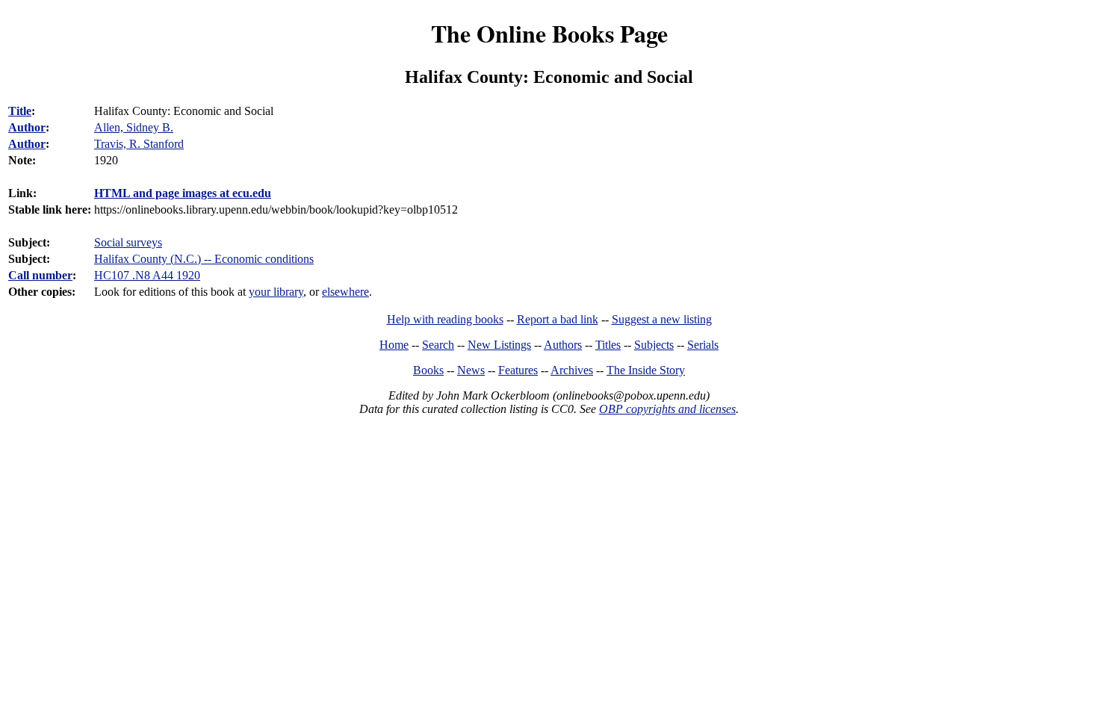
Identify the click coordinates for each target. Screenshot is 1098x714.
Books (428, 370)
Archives (571, 370)
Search (438, 344)
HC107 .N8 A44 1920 (147, 275)
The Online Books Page (549, 33)
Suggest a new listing (662, 319)
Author (27, 127)
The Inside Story (646, 370)
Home (394, 344)
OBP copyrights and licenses (667, 409)
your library (276, 291)
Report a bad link (557, 319)
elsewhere (345, 291)
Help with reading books (445, 319)
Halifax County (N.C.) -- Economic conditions (204, 258)
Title (19, 111)
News (471, 370)
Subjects (654, 344)
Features (518, 370)
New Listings (499, 344)
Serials (703, 344)
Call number (40, 275)
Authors (563, 344)
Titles (608, 344)
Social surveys (128, 242)
